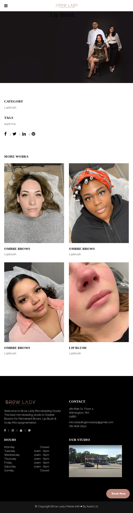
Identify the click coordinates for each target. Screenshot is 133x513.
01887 (72, 416)
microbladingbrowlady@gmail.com (91, 422)
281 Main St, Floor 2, (81, 408)
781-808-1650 (77, 426)
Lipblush (10, 107)
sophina (10, 123)
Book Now (119, 493)
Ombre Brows (17, 249)
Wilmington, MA (79, 412)
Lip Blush (78, 348)
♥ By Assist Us (89, 506)
